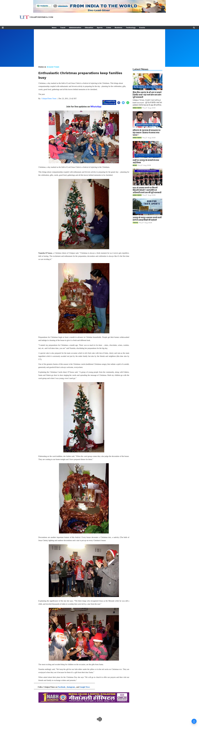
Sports (99, 27)
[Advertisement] (99, 45)
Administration (75, 27)
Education (89, 27)
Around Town (53, 67)
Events (142, 27)
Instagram (71, 687)
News (54, 27)
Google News (85, 687)
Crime (108, 27)
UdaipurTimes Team (48, 98)
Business (118, 27)
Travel (62, 27)
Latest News (140, 69)
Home (41, 67)
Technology (131, 27)
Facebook (61, 687)
